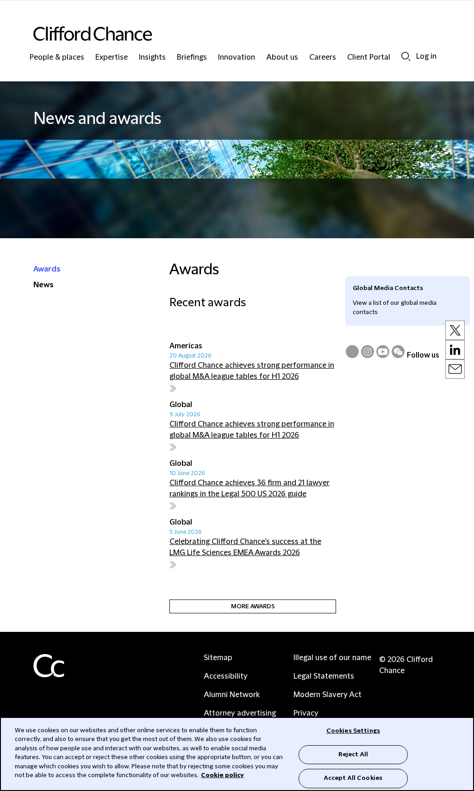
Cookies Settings (353, 731)
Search (406, 56)
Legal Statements (323, 676)
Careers (322, 58)
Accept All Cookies (353, 778)
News (43, 285)
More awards (253, 606)
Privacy (305, 713)
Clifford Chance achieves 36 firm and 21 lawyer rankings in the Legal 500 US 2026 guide (249, 488)
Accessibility (226, 676)
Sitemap (218, 658)
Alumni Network (232, 695)
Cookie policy (222, 775)
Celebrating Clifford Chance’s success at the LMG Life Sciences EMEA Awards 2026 (245, 547)
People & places (57, 58)
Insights (152, 58)
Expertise (111, 58)
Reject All (353, 754)
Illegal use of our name (332, 658)
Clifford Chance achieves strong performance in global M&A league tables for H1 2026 (251, 371)
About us (282, 58)
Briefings (192, 58)
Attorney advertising (240, 713)
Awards (47, 269)
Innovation (236, 58)
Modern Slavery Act (327, 695)
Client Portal (368, 58)
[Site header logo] (218, 33)
